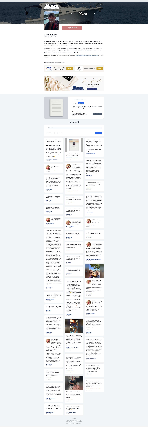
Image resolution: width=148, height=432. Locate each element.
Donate (69, 68)
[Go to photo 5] (75, 332)
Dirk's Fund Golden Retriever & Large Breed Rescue (87, 55)
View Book (75, 103)
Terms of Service (77, 421)
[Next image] (82, 326)
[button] (74, 145)
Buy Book (81, 103)
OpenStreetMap (75, 423)
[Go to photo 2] (73, 332)
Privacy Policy (71, 421)
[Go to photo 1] (72, 332)
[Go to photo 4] (74, 332)
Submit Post (98, 133)
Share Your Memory (97, 113)
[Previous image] (66, 326)
